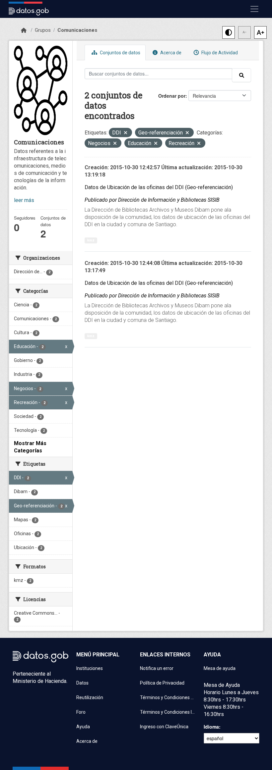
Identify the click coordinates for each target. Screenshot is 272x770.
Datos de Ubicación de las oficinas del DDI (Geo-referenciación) (159, 187)
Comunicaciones (77, 30)
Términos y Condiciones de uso (168, 697)
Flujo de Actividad (219, 52)
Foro (81, 712)
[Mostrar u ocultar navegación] (254, 9)
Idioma (211, 726)
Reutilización (89, 697)
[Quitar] (125, 133)
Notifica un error (156, 668)
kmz (91, 240)
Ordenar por (171, 95)
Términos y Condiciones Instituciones (168, 712)
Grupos (43, 30)
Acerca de (170, 52)
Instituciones (89, 668)
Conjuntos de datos (119, 52)
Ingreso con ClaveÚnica (164, 726)
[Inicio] (23, 30)
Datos (82, 683)
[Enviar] (241, 75)
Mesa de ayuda (220, 668)
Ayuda (83, 726)
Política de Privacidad (162, 683)
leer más (24, 200)
